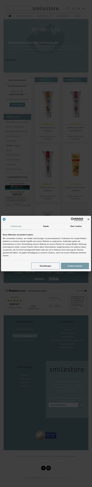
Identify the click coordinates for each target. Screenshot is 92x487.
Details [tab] (46, 226)
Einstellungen (45, 266)
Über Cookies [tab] (76, 226)
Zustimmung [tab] (16, 226)
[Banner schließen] (88, 219)
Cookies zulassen (75, 266)
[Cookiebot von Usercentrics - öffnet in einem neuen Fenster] (72, 219)
